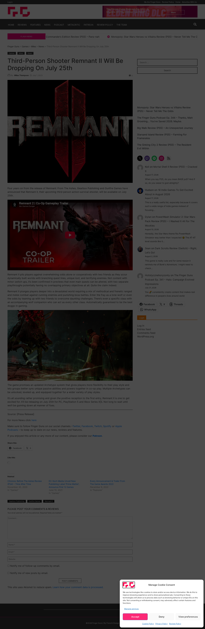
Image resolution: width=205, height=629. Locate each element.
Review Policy (175, 624)
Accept (135, 616)
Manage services (131, 609)
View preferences (188, 616)
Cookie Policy (148, 624)
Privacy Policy (161, 624)
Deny (161, 616)
